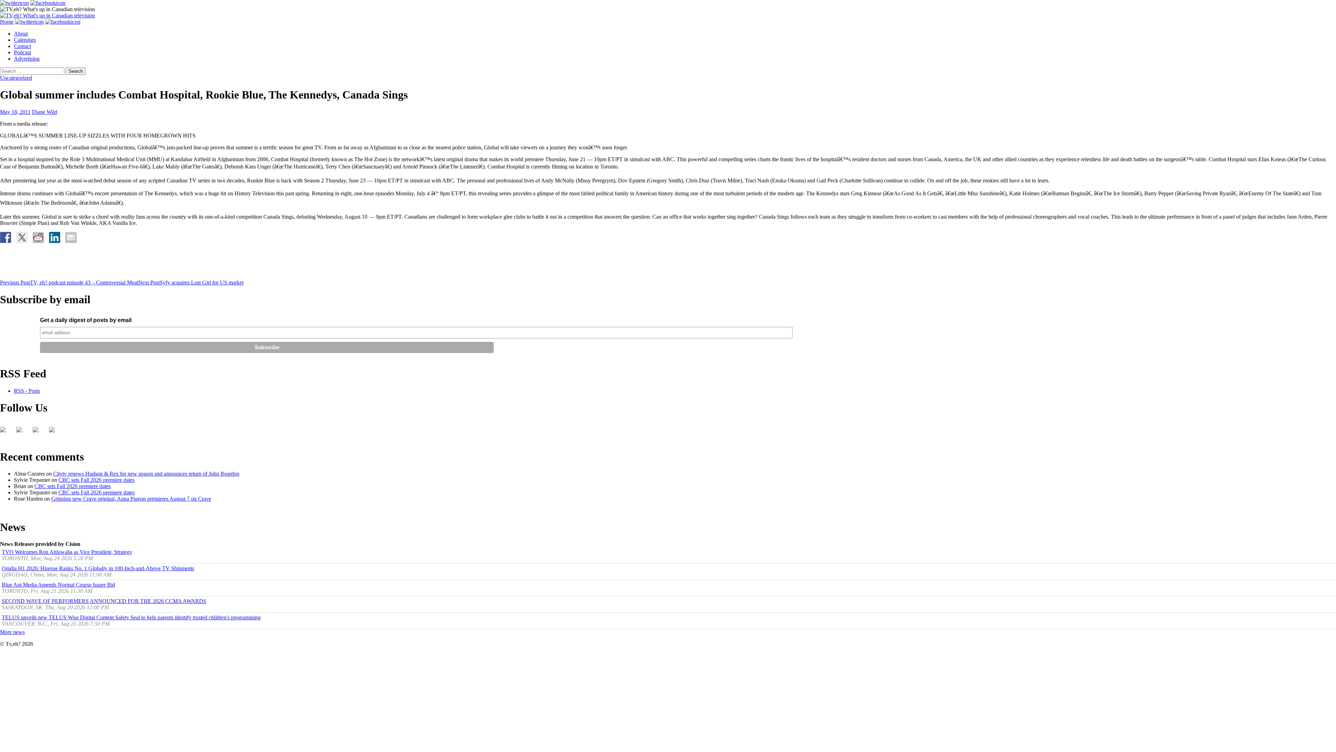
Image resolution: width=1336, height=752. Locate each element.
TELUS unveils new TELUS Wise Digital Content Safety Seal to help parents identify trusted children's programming (131, 617)
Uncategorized (16, 78)
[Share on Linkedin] (54, 237)
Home (7, 22)
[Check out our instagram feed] (54, 432)
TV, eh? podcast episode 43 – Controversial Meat (69, 282)
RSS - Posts (27, 391)
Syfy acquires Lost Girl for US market (191, 282)
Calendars (25, 40)
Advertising (27, 59)
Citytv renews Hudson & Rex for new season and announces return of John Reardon (146, 474)
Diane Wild (44, 112)
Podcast (22, 52)
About (21, 34)
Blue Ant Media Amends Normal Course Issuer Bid (58, 585)
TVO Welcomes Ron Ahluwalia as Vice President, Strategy (67, 552)
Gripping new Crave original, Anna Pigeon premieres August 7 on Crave (131, 499)
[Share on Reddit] (38, 237)
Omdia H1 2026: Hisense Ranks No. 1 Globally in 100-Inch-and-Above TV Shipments (98, 568)
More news (12, 632)
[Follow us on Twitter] (21, 432)
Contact (22, 46)
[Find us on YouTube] (38, 432)
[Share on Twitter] (21, 237)
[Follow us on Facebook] (5, 432)
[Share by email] (71, 237)
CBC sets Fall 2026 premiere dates (96, 480)
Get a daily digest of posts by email (86, 320)
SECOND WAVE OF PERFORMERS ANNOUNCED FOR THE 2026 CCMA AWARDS (104, 601)
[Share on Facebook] (5, 237)
